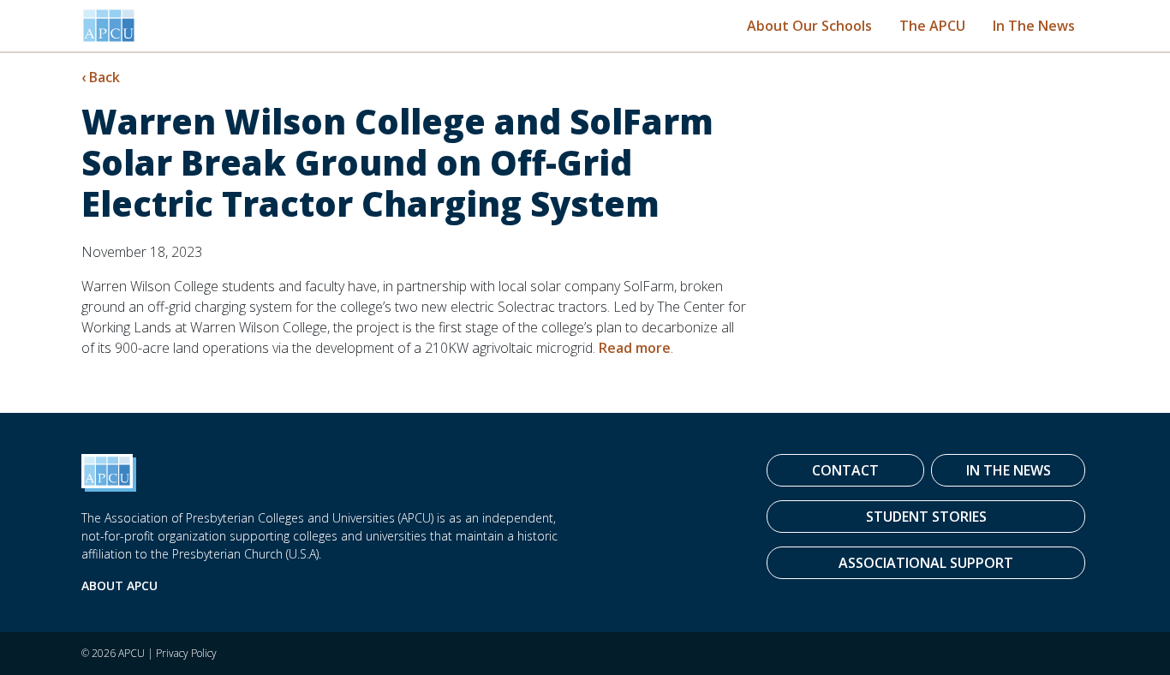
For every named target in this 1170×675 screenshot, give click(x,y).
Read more (635, 347)
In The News (1034, 25)
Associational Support (926, 562)
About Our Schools (809, 25)
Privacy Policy (186, 653)
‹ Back (100, 77)
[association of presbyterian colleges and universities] (108, 26)
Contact (845, 470)
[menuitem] (809, 25)
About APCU (119, 585)
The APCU (932, 25)
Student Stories (926, 516)
